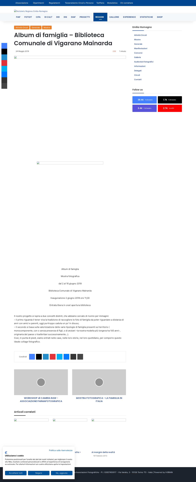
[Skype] (59, 357)
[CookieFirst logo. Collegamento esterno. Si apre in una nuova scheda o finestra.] (6, 452)
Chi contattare (126, 3)
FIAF (18, 17)
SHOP (160, 17)
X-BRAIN (169, 472)
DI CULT (48, 17)
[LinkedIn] (46, 357)
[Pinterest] (53, 357)
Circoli (137, 75)
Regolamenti (54, 3)
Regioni (99, 17)
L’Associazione (21, 3)
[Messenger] (66, 357)
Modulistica (112, 3)
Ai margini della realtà (103, 452)
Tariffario (100, 3)
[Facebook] (32, 357)
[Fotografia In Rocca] (31, 433)
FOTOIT (28, 17)
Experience (129, 17)
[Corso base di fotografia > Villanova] (70, 434)
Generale (36, 27)
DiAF (73, 17)
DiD (58, 17)
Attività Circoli (22, 27)
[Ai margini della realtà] (109, 434)
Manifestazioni (140, 48)
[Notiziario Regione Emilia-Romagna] (30, 11)
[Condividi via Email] (73, 357)
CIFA (38, 17)
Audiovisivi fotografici (143, 62)
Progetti (85, 17)
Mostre (47, 27)
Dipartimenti (38, 3)
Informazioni (139, 66)
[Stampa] (80, 357)
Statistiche (146, 17)
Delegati (137, 70)
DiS (65, 17)
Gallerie (114, 17)
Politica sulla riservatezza (60, 450)
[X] (39, 357)
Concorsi (138, 53)
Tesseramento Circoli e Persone (79, 3)
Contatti (137, 79)
